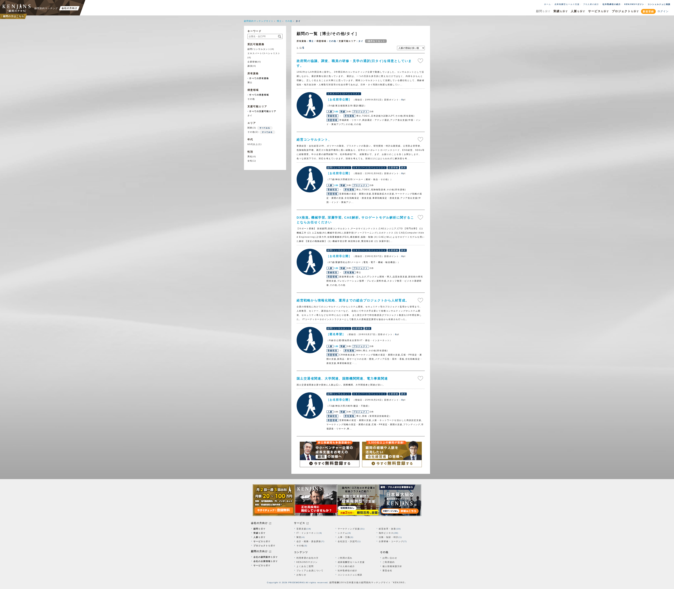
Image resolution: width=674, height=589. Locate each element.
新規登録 (648, 11)
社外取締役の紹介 (612, 4)
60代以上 (252, 144)
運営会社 (387, 570)
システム (343, 533)
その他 (288, 21)
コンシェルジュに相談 (659, 4)
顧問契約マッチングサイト (258, 21)
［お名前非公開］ (310, 105)
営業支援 (301, 529)
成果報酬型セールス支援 (567, 4)
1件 (336, 268)
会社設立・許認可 (347, 541)
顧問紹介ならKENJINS (17, 8)
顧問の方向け (259, 551)
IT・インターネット (307, 533)
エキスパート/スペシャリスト (263, 53)
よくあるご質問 (305, 566)
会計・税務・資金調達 (308, 541)
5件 (336, 111)
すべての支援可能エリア (262, 111)
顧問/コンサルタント (258, 49)
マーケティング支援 (349, 529)
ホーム (547, 4)
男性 (249, 156)
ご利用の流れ (345, 558)
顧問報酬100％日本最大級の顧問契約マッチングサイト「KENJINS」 (368, 582)
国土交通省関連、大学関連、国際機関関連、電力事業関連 (342, 378)
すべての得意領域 (259, 95)
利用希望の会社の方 (307, 558)
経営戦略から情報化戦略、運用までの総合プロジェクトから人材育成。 (353, 300)
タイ (360, 41)
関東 (249, 128)
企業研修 (252, 62)
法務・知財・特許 (388, 537)
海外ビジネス (386, 533)
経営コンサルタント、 (314, 139)
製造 (298, 537)
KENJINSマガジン (634, 4)
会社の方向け (259, 523)
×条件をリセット (375, 41)
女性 (249, 161)
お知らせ (301, 575)
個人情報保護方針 (392, 566)
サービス (299, 523)
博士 (279, 21)
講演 (249, 66)
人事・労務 (344, 537)
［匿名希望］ (310, 340)
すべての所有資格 (259, 78)
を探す (543, 11)
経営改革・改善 (387, 529)
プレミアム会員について (309, 570)
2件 (336, 185)
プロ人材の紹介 (591, 4)
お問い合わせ (389, 558)
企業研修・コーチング (391, 541)
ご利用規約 (388, 562)
